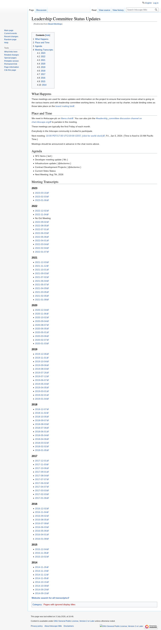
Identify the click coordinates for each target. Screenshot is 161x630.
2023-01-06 (41, 200)
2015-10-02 (41, 556)
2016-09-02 (41, 516)
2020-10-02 (41, 317)
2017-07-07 (41, 479)
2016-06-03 (41, 527)
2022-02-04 (41, 248)
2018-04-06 (41, 439)
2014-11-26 (41, 567)
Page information (11, 67)
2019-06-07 (41, 380)
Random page (10, 39)
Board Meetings (55, 24)
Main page (8, 30)
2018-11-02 (41, 413)
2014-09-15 (41, 593)
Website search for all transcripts (49, 598)
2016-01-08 (41, 539)
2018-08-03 (41, 424)
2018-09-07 (41, 420)
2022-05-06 (41, 237)
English (148, 3)
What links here (10, 52)
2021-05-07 (41, 284)
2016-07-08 (41, 523)
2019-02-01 (41, 395)
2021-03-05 (41, 292)
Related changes (11, 55)
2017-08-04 (41, 475)
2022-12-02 (41, 210)
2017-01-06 (41, 498)
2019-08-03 (41, 369)
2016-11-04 (41, 512)
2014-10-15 (41, 582)
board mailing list (64, 106)
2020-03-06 (41, 336)
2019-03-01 (41, 391)
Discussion (41, 10)
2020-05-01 (41, 332)
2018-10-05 (41, 416)
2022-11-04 (41, 214)
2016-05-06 (41, 531)
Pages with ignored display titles (59, 604)
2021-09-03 (41, 273)
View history (118, 10)
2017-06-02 (41, 483)
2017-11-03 (41, 464)
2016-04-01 (41, 534)
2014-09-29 (41, 589)
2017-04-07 (41, 486)
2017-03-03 (41, 490)
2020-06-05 (41, 328)
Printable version (11, 61)
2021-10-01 (41, 269)
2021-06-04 (41, 281)
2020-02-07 (41, 340)
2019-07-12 (41, 376)
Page (31, 10)
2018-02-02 (41, 446)
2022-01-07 (41, 251)
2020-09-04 (41, 321)
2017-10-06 (41, 468)
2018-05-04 (41, 435)
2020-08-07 (41, 325)
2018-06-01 (41, 431)
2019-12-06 (41, 354)
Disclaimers (69, 626)
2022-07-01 (41, 229)
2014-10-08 (41, 586)
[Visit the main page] (13, 12)
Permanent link (10, 64)
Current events (10, 33)
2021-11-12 (41, 266)
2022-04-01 (41, 240)
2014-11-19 (41, 571)
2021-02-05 (41, 296)
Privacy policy (37, 626)
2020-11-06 (41, 313)
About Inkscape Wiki (53, 626)
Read (94, 10)
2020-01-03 (41, 343)
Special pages (10, 58)
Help (6, 43)
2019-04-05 (41, 387)
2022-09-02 (41, 222)
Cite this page (10, 70)
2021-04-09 (41, 288)
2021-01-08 (41, 299)
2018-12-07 (41, 409)
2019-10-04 (41, 361)
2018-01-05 (41, 450)
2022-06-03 (41, 233)
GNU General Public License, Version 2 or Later (74, 621)
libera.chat (66, 118)
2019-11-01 (41, 357)
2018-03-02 (41, 443)
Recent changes (11, 36)
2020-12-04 (41, 310)
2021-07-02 (41, 277)
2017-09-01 (41, 472)
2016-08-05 (41, 519)
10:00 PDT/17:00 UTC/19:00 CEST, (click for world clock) (74, 135)
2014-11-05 (41, 578)
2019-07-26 (41, 372)
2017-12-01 (41, 460)
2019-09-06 (41, 365)
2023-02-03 (41, 196)
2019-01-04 (41, 399)
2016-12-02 (41, 508)
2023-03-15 (41, 193)
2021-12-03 (41, 262)
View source (104, 10)
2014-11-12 (41, 574)
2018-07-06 (41, 428)
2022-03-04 (41, 244)
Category (37, 604)
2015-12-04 (41, 549)
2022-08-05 (41, 225)
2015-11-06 (41, 553)
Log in (155, 3)
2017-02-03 (41, 494)
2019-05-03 (41, 384)
